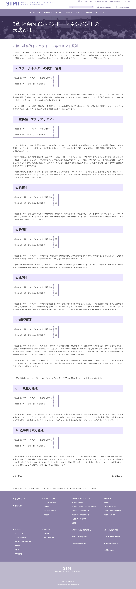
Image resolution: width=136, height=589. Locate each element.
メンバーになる (101, 12)
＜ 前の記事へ (18, 476)
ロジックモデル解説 (21, 537)
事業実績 (46, 515)
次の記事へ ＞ (117, 476)
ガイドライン (19, 533)
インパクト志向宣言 (50, 510)
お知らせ (18, 506)
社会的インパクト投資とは (80, 515)
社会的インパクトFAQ (79, 519)
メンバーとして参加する (81, 530)
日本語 (115, 543)
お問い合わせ (109, 550)
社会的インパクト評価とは (80, 510)
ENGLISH (108, 543)
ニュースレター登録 (112, 536)
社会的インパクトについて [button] (53, 12)
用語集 (74, 523)
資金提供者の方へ (124, 7)
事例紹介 (17, 545)
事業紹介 (107, 502)
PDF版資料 (18, 554)
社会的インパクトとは (79, 502)
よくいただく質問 (111, 530)
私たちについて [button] (35, 12)
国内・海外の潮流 (49, 537)
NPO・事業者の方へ (80, 536)
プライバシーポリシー (68, 581)
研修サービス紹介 (109, 515)
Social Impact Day (110, 506)
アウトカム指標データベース (24, 541)
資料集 (17, 550)
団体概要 (46, 506)
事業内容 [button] (69, 12)
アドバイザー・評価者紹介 (112, 510)
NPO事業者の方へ (106, 7)
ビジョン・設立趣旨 (50, 502)
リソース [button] (79, 12)
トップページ (20, 499)
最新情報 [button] (89, 12)
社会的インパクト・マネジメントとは (84, 506)
